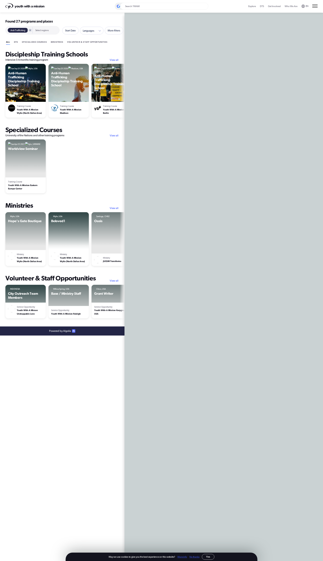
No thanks (194, 556)
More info (182, 556)
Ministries (57, 42)
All (8, 42)
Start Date (70, 30)
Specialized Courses (34, 42)
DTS (16, 42)
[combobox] (305, 6)
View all (114, 59)
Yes (208, 556)
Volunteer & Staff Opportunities (87, 42)
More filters (114, 30)
